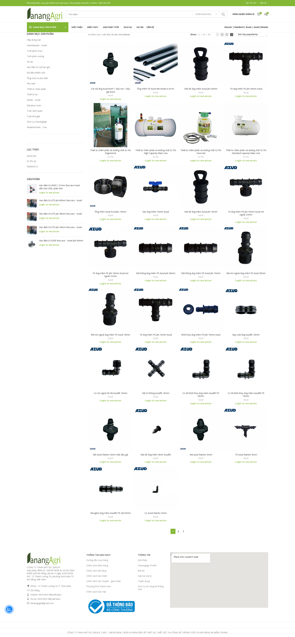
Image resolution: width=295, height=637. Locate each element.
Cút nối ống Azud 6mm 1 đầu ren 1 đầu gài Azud (110, 90)
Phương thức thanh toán (98, 586)
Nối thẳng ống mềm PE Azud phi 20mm (155, 273)
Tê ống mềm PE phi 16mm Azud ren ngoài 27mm (246, 213)
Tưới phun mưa (34, 50)
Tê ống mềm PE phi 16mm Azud (156, 334)
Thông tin (144, 554)
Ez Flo (30, 161)
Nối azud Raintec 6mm (201, 454)
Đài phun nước (34, 105)
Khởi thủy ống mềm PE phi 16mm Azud (200, 334)
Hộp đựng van (34, 39)
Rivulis (264, 27)
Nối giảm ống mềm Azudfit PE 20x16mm (110, 513)
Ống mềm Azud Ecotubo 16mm (110, 211)
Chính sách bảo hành (96, 575)
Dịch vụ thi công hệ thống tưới (150, 588)
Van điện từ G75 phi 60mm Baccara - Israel (60, 200)
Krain (249, 27)
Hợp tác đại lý (144, 575)
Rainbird (239, 27)
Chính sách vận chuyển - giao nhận (103, 581)
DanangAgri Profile (147, 565)
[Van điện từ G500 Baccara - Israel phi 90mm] (32, 244)
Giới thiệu (142, 560)
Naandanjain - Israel (37, 45)
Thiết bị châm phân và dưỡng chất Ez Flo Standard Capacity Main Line (246, 152)
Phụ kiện (31, 83)
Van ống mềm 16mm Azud (155, 211)
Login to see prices (49, 192)
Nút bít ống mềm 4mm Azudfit (156, 454)
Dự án (30, 61)
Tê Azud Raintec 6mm (246, 454)
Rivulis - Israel (33, 99)
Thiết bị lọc (32, 94)
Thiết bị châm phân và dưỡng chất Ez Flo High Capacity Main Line (155, 152)
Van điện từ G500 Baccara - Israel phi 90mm (61, 240)
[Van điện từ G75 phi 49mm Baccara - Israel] (32, 216)
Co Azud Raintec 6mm (156, 513)
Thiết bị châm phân (36, 89)
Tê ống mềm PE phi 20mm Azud (246, 88)
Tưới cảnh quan (34, 110)
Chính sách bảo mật (96, 591)
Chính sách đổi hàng (96, 570)
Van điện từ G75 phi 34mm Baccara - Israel (60, 227)
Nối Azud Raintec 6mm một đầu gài (110, 454)
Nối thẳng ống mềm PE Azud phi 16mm (200, 273)
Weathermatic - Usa (37, 127)
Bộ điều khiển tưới (36, 72)
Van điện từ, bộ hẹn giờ (38, 67)
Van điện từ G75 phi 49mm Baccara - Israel (60, 213)
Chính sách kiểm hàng (97, 565)
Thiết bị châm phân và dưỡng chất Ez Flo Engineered (110, 152)
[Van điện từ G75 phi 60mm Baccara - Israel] (32, 203)
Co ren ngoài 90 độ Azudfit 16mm (110, 393)
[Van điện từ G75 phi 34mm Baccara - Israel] (32, 230)
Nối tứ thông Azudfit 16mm (155, 393)
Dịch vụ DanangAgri (37, 121)
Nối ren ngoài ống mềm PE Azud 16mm (110, 334)
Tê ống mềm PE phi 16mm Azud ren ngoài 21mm (110, 275)
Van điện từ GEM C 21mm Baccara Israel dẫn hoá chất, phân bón (59, 187)
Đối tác (141, 570)
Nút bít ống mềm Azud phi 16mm (200, 211)
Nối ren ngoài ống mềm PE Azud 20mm (246, 273)
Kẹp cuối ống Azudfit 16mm (246, 334)
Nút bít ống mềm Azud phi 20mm (200, 88)
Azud (257, 27)
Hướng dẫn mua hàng (97, 560)
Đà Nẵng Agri (94, 34)
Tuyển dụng (144, 581)
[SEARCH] (223, 14)
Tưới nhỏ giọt (33, 116)
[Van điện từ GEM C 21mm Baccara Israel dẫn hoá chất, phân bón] (32, 189)
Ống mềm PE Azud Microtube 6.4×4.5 (155, 88)
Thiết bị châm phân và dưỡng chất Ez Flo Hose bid (201, 152)
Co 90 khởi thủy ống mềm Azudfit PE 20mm (201, 395)
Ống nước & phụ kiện (37, 78)
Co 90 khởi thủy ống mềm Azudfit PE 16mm (246, 395)
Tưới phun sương (35, 56)
